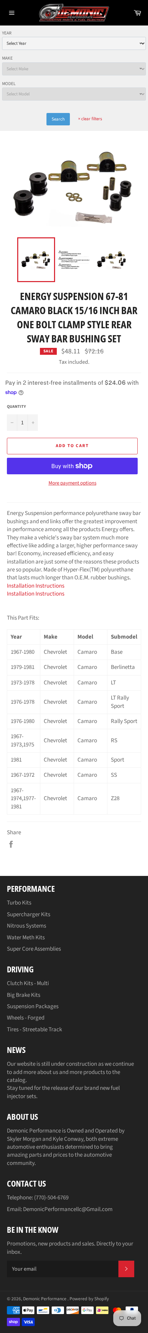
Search (58, 119)
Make (7, 58)
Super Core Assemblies (34, 949)
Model (8, 84)
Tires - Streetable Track (34, 1029)
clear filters (90, 119)
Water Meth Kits (26, 937)
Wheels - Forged (25, 1018)
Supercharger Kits (28, 914)
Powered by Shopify (89, 1298)
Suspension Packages (33, 1006)
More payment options (72, 483)
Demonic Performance (45, 1298)
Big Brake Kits (23, 995)
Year (6, 33)
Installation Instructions (35, 586)
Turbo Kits (19, 903)
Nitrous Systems (26, 926)
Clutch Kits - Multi (28, 983)
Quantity (16, 407)
